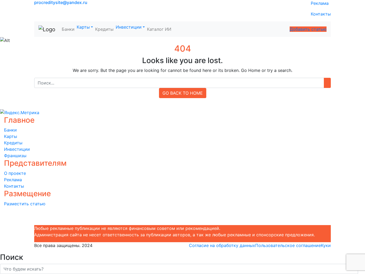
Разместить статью (24, 203)
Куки (326, 245)
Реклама (320, 3)
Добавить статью (308, 29)
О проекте (15, 173)
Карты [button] (83, 27)
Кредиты (104, 29)
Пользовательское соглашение (288, 245)
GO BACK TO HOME (182, 93)
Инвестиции (17, 149)
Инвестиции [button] (129, 27)
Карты (10, 136)
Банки (68, 29)
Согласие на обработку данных (222, 245)
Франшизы (15, 155)
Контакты (321, 14)
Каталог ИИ (159, 29)
